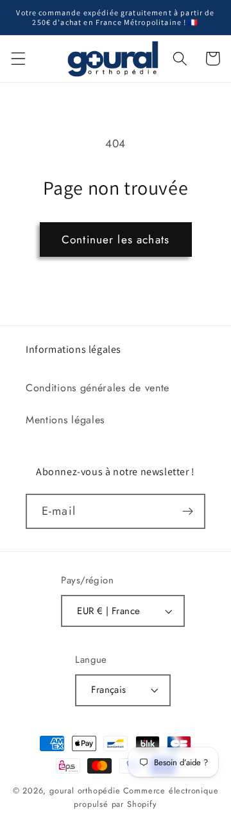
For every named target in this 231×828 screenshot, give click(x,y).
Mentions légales (65, 419)
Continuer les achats (115, 239)
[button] (18, 58)
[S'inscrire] (187, 512)
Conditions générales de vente (97, 387)
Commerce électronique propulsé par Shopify (146, 796)
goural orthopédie (85, 790)
